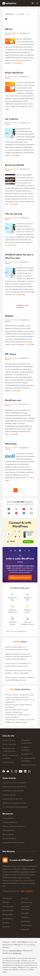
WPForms (5, 902)
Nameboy (5, 927)
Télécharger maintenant (20, 577)
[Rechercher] (32, 3)
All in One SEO (7, 906)
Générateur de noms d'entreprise (14, 782)
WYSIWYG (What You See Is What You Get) (19, 256)
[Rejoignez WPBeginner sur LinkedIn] (23, 513)
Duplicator (25, 898)
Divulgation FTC (27, 754)
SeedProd (5, 922)
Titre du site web (13, 214)
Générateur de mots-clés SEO (13, 791)
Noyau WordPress (14, 72)
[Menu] (37, 3)
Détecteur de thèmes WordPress (14, 787)
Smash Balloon (7, 918)
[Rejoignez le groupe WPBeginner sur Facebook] (9, 513)
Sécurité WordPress (9, 838)
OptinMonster (7, 898)
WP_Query (10, 354)
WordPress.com (13, 400)
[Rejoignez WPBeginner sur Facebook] (9, 509)
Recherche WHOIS (14, 165)
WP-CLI (9, 29)
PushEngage (25, 921)
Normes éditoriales (9, 744)
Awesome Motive (15, 950)
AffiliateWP (25, 929)
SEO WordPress (7, 834)
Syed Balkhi (25, 872)
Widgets (9, 316)
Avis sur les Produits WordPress (13, 826)
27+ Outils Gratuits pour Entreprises (15, 807)
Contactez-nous (8, 762)
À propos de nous (8, 740)
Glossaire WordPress (9, 822)
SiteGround (17, 953)
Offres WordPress (8, 830)
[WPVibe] (20, 532)
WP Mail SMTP (7, 914)
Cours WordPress (8, 818)
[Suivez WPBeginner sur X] (16, 509)
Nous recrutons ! (27, 891)
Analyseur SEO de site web (12, 799)
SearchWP (24, 913)
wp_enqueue (11, 119)
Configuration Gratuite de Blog (13, 842)
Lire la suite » (17, 63)
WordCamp (11, 443)
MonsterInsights (8, 910)
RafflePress (25, 917)
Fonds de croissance (28, 765)
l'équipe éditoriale (13, 33)
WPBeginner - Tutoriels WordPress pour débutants (9, 3)
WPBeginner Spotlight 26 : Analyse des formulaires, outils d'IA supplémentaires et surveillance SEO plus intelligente (18, 656)
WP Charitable (26, 925)
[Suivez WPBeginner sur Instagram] (31, 509)
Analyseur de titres (9, 795)
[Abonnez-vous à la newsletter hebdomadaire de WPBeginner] (31, 513)
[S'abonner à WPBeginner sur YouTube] (23, 509)
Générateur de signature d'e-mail (14, 803)
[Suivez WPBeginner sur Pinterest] (16, 513)
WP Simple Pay (26, 902)
